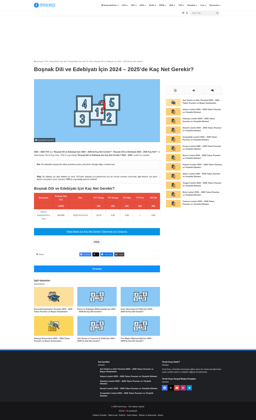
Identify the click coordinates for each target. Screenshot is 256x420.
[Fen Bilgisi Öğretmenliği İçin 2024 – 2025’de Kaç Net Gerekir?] (140, 326)
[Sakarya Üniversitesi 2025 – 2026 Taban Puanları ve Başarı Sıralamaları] (53, 326)
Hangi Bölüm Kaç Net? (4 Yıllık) (81, 61)
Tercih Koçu (122, 407)
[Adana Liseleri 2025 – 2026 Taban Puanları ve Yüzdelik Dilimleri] (173, 111)
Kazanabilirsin (110, 5)
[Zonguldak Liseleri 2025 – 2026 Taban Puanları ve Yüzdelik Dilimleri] (173, 139)
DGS (142, 5)
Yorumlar (97, 269)
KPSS (161, 5)
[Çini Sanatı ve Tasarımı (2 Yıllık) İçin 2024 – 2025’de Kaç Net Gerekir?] (97, 326)
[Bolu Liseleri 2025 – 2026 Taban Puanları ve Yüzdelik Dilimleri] (173, 194)
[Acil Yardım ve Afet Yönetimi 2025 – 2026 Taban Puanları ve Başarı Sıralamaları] (173, 102)
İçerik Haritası (132, 415)
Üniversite (214, 5)
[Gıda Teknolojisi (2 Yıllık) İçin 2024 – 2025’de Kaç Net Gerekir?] (140, 297)
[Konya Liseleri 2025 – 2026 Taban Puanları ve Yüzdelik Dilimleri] (173, 148)
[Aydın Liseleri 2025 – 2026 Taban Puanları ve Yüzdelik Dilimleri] (173, 176)
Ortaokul (191, 5)
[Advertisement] (128, 37)
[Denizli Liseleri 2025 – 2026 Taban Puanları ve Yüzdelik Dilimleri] (173, 130)
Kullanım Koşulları (100, 415)
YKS (133, 5)
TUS (180, 5)
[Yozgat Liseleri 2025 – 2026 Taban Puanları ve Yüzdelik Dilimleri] (173, 185)
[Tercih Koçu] (44, 5)
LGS (124, 5)
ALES (151, 5)
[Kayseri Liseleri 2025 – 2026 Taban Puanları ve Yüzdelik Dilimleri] (173, 167)
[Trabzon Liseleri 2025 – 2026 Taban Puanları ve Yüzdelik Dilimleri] (173, 203)
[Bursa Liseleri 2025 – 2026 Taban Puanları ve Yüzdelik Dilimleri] (173, 157)
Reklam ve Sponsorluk (147, 415)
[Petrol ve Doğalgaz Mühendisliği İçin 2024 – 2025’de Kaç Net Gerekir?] (97, 297)
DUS (171, 5)
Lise (202, 5)
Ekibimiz (122, 415)
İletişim (160, 415)
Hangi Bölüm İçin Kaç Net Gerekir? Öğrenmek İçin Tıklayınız (97, 231)
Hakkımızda (112, 415)
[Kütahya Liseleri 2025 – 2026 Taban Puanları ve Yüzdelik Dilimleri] (173, 121)
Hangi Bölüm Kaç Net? (58, 61)
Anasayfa (39, 61)
